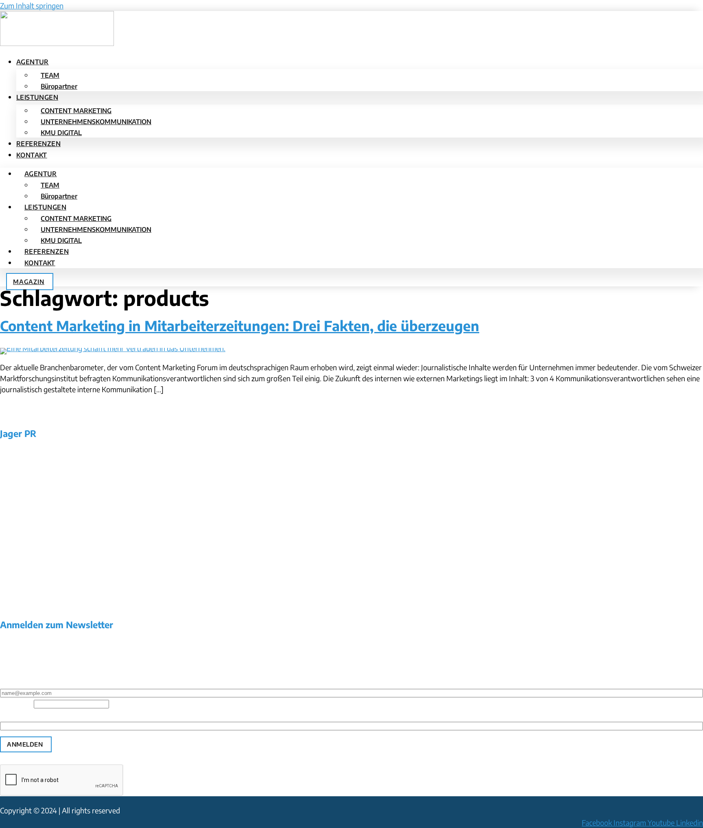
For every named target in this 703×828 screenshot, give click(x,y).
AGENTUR (32, 62)
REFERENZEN (38, 144)
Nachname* (18, 714)
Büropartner (59, 86)
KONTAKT (31, 155)
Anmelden (25, 744)
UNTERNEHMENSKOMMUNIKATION (96, 122)
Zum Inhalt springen (31, 5)
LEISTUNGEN (37, 97)
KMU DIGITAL (61, 133)
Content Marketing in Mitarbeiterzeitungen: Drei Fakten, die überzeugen (239, 325)
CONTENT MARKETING (76, 111)
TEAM (50, 75)
